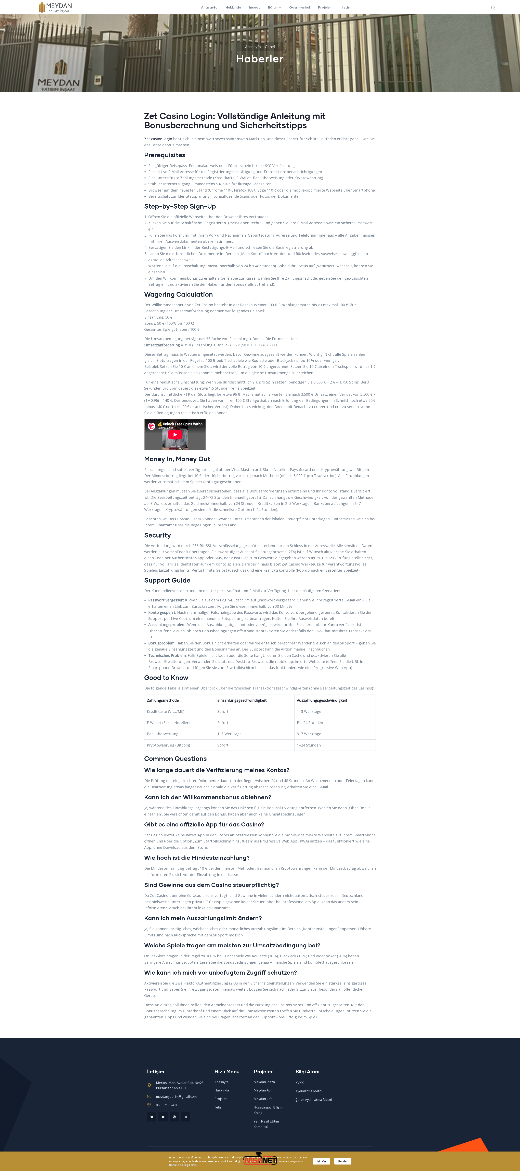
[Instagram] (185, 1116)
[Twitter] (151, 1116)
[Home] (54, 7)
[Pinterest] (174, 1116)
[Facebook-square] (163, 1116)
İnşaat (254, 7)
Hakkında (233, 7)
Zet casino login (158, 138)
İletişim (347, 7)
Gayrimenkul (299, 7)
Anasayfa (209, 7)
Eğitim (273, 7)
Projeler (324, 7)
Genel (270, 46)
